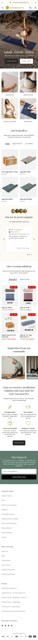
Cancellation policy (8, 514)
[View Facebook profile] (2, 625)
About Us (5, 551)
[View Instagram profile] (5, 625)
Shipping (5, 510)
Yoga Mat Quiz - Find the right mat (13, 593)
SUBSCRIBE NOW (19, 477)
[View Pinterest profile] (8, 625)
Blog (3, 556)
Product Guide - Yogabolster (11, 602)
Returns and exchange (9, 505)
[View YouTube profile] (11, 625)
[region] (19, 239)
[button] (4, 239)
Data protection (7, 528)
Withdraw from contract (10, 519)
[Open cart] (35, 7)
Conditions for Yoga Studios (11, 607)
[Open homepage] (14, 8)
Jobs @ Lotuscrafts (8, 570)
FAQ (3, 500)
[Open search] (30, 7)
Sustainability (6, 560)
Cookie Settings (7, 533)
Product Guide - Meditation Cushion (14, 597)
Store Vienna (6, 565)
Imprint (4, 537)
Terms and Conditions (9, 523)
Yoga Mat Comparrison (9, 588)
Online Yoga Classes (8, 574)
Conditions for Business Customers (14, 611)
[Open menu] (2, 7)
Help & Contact (7, 496)
